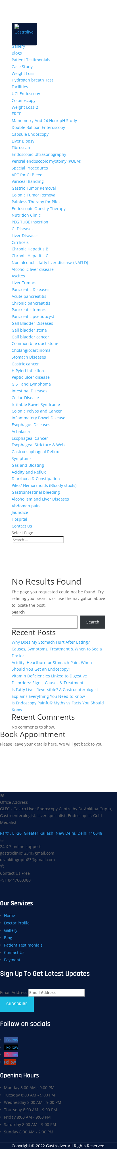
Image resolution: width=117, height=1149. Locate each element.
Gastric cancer (25, 364)
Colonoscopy (23, 100)
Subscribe (17, 1004)
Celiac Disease (25, 397)
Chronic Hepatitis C (30, 255)
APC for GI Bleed (27, 174)
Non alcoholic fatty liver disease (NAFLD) (50, 262)
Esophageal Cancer (30, 438)
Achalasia (21, 431)
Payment (12, 959)
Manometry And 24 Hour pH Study (44, 120)
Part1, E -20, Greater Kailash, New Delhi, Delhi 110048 (51, 833)
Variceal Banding (28, 181)
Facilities (20, 86)
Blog (8, 937)
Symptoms (22, 458)
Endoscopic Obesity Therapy (39, 208)
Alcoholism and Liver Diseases (40, 499)
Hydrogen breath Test (32, 80)
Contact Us (22, 526)
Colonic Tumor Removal (34, 195)
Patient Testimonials (31, 59)
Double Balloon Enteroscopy (38, 127)
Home (9, 915)
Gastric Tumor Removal (34, 188)
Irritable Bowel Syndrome (36, 404)
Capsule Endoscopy (30, 134)
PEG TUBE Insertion (30, 222)
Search (18, 612)
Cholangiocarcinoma (31, 350)
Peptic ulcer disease (31, 377)
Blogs (17, 53)
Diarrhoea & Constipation (36, 478)
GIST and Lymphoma (31, 384)
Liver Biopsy (23, 141)
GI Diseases (23, 228)
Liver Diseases (25, 235)
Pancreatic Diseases (30, 289)
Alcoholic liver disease (33, 269)
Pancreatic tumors (29, 309)
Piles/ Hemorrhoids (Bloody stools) (44, 485)
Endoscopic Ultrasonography (39, 154)
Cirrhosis (20, 242)
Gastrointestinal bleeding (36, 492)
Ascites (18, 276)
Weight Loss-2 (25, 107)
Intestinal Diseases (29, 391)
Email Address (13, 992)
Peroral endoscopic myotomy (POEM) (46, 161)
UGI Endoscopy (26, 93)
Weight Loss (23, 73)
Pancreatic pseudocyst (33, 316)
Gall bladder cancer (30, 337)
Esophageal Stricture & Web (38, 444)
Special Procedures (30, 168)
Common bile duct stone (35, 343)
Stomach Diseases (29, 357)
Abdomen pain (26, 505)
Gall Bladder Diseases (32, 323)
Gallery (18, 46)
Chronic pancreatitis (31, 303)
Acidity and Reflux (29, 472)
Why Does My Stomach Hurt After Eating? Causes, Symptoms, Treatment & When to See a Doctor (57, 648)
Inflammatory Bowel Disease (38, 417)
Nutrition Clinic (26, 215)
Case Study (22, 66)
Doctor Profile (17, 923)
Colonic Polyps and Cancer (37, 411)
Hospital (19, 519)
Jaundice (20, 512)
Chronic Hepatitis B (30, 249)
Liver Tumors (24, 282)
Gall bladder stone (29, 330)
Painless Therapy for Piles (36, 201)
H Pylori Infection (28, 370)
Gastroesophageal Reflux (35, 451)
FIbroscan (21, 147)
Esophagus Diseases (31, 424)
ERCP (16, 113)
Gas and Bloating (28, 465)
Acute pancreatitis (29, 296)
